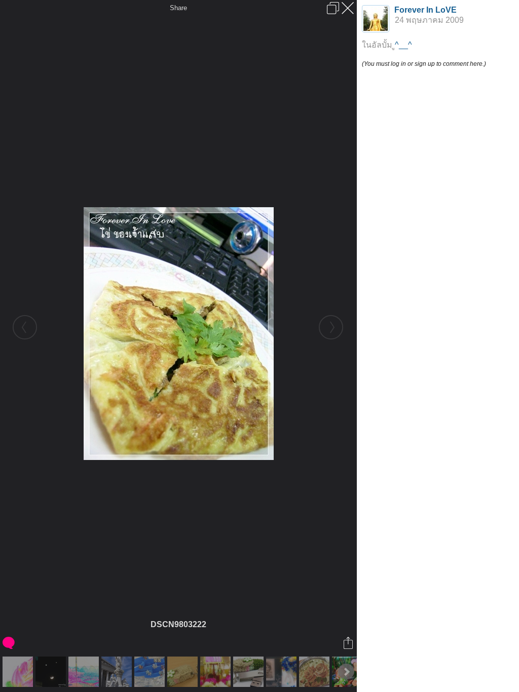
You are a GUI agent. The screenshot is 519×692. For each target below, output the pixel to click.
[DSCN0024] (183, 672)
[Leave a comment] (9, 642)
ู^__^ (403, 45)
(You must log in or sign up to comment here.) (424, 63)
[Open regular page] (333, 8)
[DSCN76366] (51, 672)
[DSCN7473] (150, 672)
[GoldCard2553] (84, 672)
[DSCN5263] (216, 672)
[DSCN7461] (282, 672)
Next (346, 672)
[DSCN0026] (249, 672)
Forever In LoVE (425, 10)
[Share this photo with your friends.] (349, 642)
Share (178, 8)
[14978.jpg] (19, 672)
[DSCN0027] (315, 672)
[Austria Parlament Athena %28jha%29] (117, 672)
